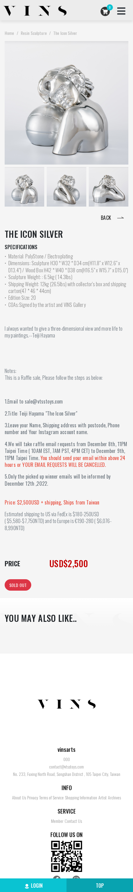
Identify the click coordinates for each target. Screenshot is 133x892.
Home (9, 33)
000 (66, 759)
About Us (19, 797)
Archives (114, 797)
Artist (102, 797)
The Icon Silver (65, 33)
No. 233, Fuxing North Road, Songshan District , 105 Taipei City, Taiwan (66, 774)
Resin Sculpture (34, 33)
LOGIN (37, 885)
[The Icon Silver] (24, 187)
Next (120, 187)
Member (57, 821)
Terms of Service (51, 797)
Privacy (32, 797)
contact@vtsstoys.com (66, 767)
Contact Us (73, 821)
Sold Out (18, 585)
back (106, 217)
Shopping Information (81, 797)
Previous (12, 187)
